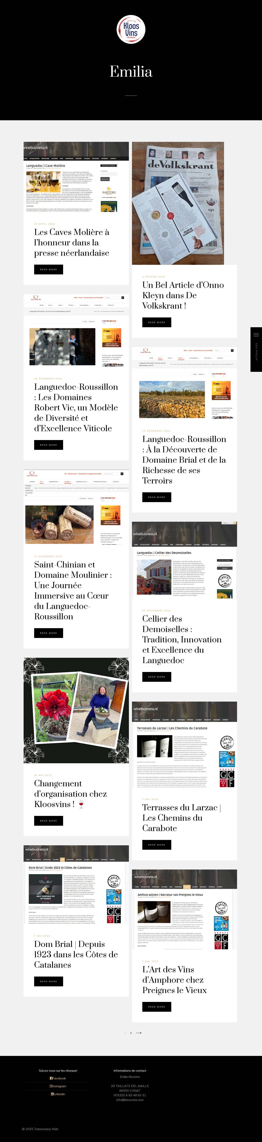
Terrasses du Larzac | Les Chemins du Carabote (181, 818)
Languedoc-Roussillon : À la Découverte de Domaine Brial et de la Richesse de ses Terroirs (184, 460)
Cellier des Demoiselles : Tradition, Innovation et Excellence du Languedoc (182, 640)
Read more (48, 269)
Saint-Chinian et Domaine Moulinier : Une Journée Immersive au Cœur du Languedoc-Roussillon (73, 591)
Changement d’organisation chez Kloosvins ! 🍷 (70, 794)
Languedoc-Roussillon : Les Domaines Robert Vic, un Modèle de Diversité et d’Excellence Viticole (76, 408)
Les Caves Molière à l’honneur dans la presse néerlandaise (71, 242)
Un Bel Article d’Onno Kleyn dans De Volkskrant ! (183, 295)
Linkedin (59, 1094)
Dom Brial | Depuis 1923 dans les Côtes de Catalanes (76, 954)
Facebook (59, 1078)
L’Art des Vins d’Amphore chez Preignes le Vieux (174, 980)
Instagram (59, 1086)
